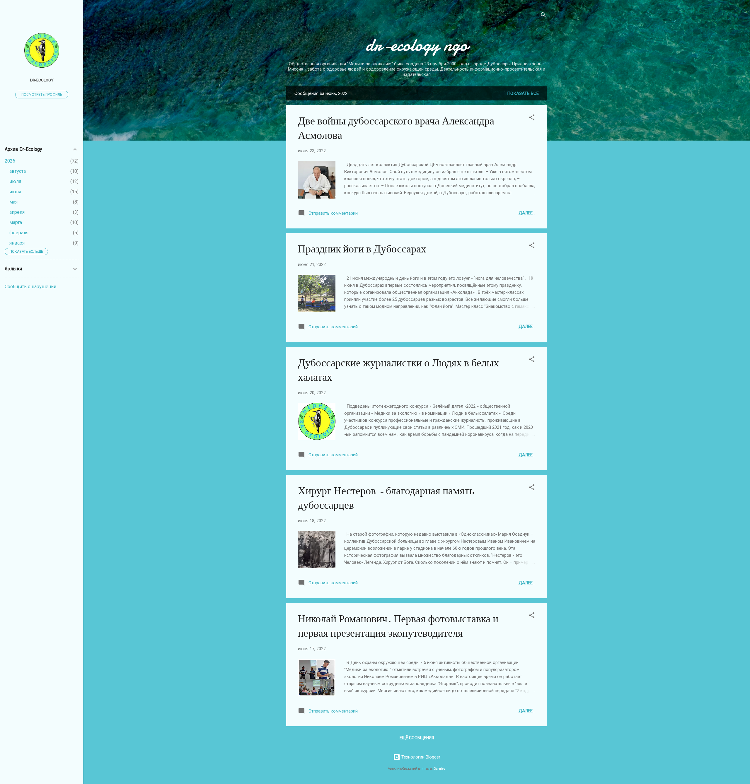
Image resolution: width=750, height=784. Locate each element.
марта (15, 222)
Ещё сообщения (417, 737)
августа (17, 171)
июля (15, 181)
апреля (17, 212)
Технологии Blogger (420, 757)
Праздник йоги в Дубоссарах (362, 249)
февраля (18, 232)
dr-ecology (41, 80)
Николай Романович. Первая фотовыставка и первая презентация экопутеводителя (398, 626)
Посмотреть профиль (41, 95)
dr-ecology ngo (417, 44)
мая (13, 202)
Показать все (523, 93)
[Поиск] (543, 16)
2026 (10, 161)
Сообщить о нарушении (30, 286)
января (17, 243)
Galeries (439, 769)
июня (15, 191)
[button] (531, 118)
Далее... (527, 213)
